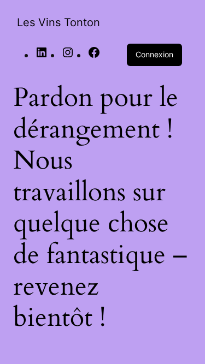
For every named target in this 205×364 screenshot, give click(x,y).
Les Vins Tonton (58, 22)
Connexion (154, 54)
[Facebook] (94, 55)
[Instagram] (67, 55)
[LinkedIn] (41, 55)
